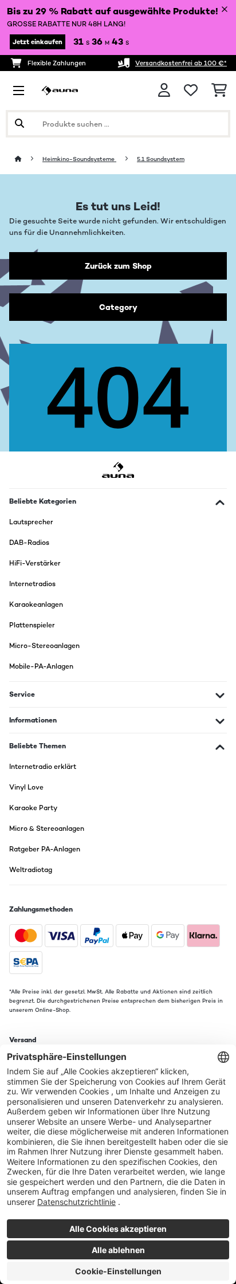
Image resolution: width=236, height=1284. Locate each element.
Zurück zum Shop (118, 266)
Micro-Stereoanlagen (44, 645)
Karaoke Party (33, 807)
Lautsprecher (31, 522)
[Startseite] (28, 159)
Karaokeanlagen (36, 604)
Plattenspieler (32, 625)
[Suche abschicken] (19, 124)
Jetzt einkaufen (37, 42)
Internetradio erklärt (42, 766)
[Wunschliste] (191, 90)
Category (118, 307)
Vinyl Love (26, 787)
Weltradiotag (30, 869)
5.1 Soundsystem (160, 159)
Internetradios (32, 583)
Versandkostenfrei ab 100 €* (181, 63)
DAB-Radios (29, 542)
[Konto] (164, 90)
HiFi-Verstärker (35, 563)
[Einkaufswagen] (219, 90)
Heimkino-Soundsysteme (79, 159)
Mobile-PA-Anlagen (41, 666)
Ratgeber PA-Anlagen (44, 849)
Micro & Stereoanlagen (46, 828)
